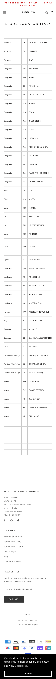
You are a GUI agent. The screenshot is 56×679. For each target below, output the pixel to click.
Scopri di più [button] (21, 666)
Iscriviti (14, 599)
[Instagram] (11, 520)
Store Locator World (13, 546)
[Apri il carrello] (52, 12)
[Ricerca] (46, 12)
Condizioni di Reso (12, 561)
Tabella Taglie (10, 551)
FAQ (6, 556)
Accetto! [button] (28, 673)
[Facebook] (5, 520)
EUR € (26, 614)
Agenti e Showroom (13, 536)
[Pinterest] (18, 520)
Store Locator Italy (12, 541)
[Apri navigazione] (4, 12)
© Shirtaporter (28, 621)
